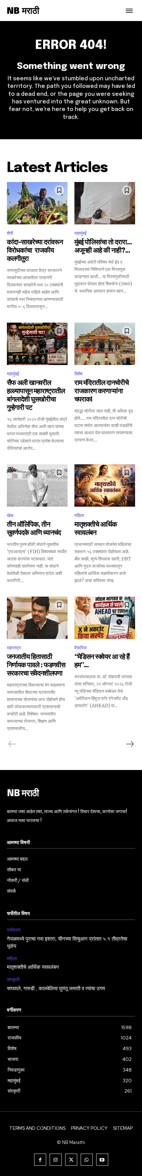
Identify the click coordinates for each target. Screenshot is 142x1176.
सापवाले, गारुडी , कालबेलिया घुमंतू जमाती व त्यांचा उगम (56, 989)
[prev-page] (12, 744)
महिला (79, 515)
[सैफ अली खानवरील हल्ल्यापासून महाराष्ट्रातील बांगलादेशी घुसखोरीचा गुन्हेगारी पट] (37, 344)
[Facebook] (40, 1160)
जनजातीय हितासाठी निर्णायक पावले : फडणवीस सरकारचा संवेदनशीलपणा (36, 665)
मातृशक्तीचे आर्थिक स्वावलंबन (33, 967)
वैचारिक (80, 648)
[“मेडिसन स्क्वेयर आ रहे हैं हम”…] (104, 618)
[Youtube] (102, 1160)
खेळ (10, 515)
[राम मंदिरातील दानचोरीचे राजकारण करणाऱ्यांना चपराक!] (104, 344)
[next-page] (129, 744)
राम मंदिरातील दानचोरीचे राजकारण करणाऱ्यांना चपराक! (101, 391)
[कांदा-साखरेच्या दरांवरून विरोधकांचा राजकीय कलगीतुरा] (37, 203)
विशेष (78, 374)
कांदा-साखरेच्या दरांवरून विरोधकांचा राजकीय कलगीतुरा (35, 251)
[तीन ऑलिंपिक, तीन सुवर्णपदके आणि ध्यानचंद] (37, 485)
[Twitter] (71, 1160)
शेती (10, 233)
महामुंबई (80, 233)
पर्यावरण (14, 930)
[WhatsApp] (87, 1160)
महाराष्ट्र (14, 648)
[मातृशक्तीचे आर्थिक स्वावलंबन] (104, 485)
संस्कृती (13, 980)
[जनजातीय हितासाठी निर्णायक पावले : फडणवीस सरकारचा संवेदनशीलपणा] (37, 618)
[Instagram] (56, 1160)
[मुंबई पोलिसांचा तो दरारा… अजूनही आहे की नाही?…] (104, 203)
